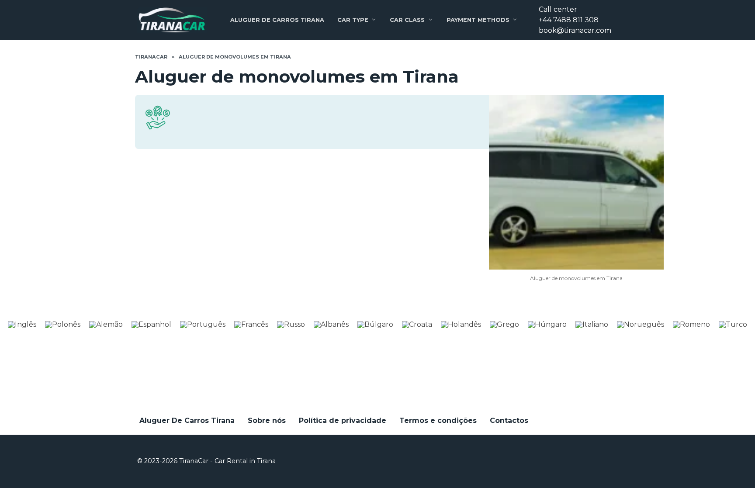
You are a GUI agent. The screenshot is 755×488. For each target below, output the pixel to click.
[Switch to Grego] (504, 324)
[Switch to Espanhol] (151, 324)
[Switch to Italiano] (592, 324)
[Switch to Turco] (733, 324)
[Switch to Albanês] (331, 324)
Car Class (407, 20)
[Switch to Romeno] (691, 324)
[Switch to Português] (203, 324)
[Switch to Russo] (291, 324)
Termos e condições (438, 420)
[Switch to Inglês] (22, 324)
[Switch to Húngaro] (547, 324)
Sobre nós (267, 420)
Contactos (509, 420)
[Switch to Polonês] (63, 324)
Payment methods (478, 20)
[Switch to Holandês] (460, 324)
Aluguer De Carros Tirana (277, 20)
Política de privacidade (342, 420)
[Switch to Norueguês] (640, 324)
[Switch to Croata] (417, 324)
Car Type (352, 20)
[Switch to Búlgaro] (375, 324)
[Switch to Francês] (251, 324)
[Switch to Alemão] (106, 324)
